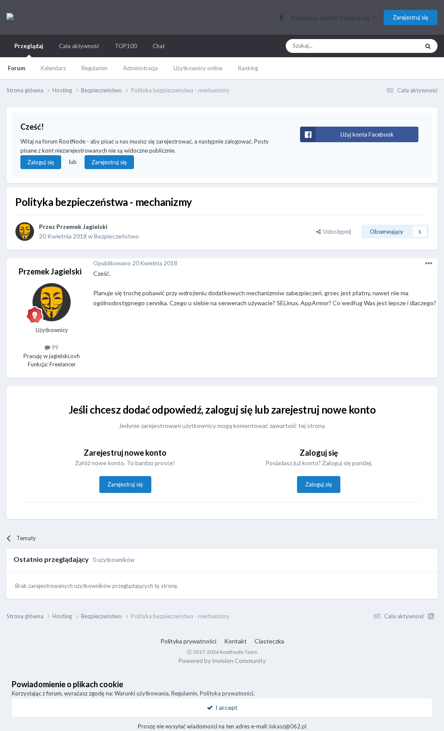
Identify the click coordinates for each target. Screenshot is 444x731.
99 (54, 347)
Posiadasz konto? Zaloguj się (331, 17)
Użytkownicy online (197, 68)
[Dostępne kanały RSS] (430, 616)
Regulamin (95, 68)
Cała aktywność (79, 45)
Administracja (140, 68)
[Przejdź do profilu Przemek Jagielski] (24, 231)
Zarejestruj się (410, 17)
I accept (225, 707)
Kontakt (235, 641)
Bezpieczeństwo (116, 236)
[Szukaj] (427, 46)
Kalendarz (53, 68)
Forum (16, 68)
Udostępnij (336, 231)
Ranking (248, 68)
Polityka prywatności (188, 641)
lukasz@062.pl (288, 726)
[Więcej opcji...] (428, 263)
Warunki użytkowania (141, 693)
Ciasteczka (269, 641)
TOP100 (126, 45)
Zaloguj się (40, 162)
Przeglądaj (28, 45)
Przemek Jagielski (82, 226)
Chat (159, 45)
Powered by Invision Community (222, 660)
